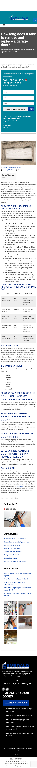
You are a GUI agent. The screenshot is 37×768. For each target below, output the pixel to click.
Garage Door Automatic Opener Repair (17, 542)
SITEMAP (18, 754)
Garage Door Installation (12, 548)
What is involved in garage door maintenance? (17, 721)
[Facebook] (3, 689)
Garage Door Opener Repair (13, 555)
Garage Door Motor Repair (12, 552)
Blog (7, 49)
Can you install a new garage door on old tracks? (19, 734)
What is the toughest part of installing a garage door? (20, 727)
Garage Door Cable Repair (12, 545)
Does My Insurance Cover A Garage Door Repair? (19, 710)
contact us (20, 486)
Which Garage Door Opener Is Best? (16, 579)
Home (3, 49)
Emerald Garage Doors (17, 748)
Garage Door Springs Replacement (15, 561)
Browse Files (7, 125)
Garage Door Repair (10, 558)
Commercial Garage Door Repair (15, 539)
